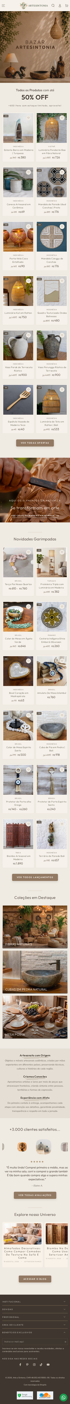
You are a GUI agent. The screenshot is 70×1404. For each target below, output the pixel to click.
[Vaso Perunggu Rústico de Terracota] (51, 345)
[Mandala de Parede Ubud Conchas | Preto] (51, 182)
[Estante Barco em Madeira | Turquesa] (18, 128)
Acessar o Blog (35, 1279)
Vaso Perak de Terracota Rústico (19, 369)
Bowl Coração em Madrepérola (18, 694)
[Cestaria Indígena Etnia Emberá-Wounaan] (51, 617)
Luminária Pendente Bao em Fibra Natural (52, 152)
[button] (53, 5)
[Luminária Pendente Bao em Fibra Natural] (51, 128)
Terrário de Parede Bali (52, 856)
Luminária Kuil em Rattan (18, 312)
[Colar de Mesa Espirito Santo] (18, 725)
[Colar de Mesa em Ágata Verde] (18, 617)
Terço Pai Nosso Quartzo (18, 584)
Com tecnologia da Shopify (35, 1384)
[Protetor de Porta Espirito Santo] (51, 780)
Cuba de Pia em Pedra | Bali (52, 749)
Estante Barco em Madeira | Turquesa (18, 152)
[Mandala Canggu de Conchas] (51, 236)
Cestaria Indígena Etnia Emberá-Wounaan (52, 640)
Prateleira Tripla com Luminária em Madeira (51, 586)
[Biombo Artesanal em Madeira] (18, 834)
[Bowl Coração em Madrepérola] (18, 671)
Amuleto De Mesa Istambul (51, 692)
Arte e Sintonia (19, 1377)
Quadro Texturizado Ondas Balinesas (52, 314)
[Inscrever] (66, 1341)
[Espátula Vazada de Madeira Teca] (18, 400)
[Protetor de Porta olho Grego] (18, 780)
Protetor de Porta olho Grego (18, 803)
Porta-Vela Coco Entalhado (19, 260)
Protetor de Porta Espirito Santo (52, 803)
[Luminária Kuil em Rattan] (18, 291)
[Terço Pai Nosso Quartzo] (18, 562)
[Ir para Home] (34, 6)
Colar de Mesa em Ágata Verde (18, 640)
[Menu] (3, 5)
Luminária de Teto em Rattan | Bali (52, 423)
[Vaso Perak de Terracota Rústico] (18, 345)
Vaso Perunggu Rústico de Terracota (52, 369)
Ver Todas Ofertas (35, 443)
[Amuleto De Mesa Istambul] (51, 671)
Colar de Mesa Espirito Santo (18, 749)
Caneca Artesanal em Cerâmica (19, 206)
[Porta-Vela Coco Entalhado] (18, 236)
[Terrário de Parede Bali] (51, 834)
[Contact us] (63, 1397)
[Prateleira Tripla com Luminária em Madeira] (51, 562)
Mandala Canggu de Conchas (52, 260)
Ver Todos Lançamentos (35, 877)
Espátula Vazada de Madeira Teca (18, 423)
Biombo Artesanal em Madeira (19, 858)
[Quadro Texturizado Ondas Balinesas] (51, 291)
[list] (35, 1083)
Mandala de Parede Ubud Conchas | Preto (52, 206)
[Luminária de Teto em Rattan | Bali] (51, 400)
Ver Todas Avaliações (35, 1195)
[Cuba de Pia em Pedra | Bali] (51, 725)
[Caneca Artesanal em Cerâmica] (18, 182)
